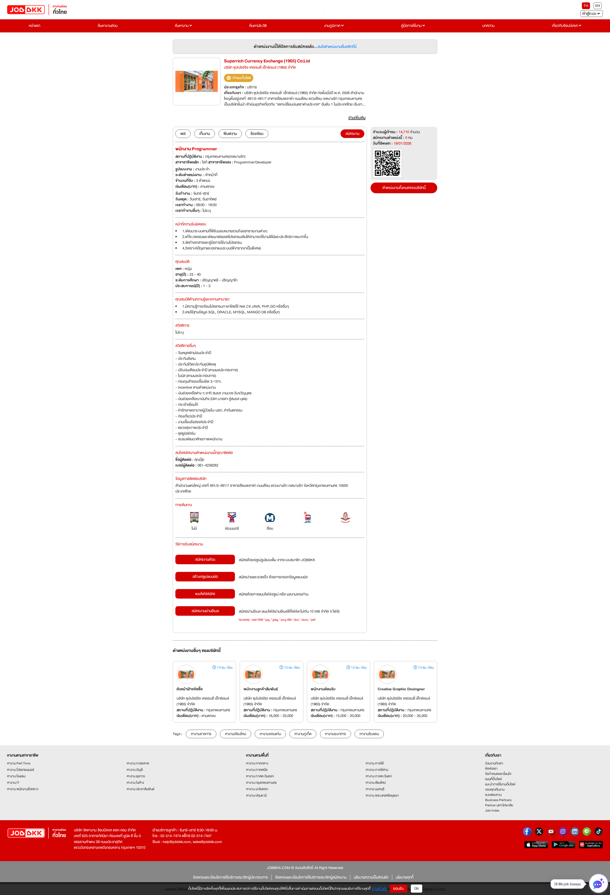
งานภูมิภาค (332, 26)
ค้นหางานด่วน (107, 26)
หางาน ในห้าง (135, 782)
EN (597, 6)
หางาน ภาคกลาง (257, 763)
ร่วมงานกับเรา (494, 763)
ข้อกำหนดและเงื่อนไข (498, 773)
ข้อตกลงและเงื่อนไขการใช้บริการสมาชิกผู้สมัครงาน (310, 877)
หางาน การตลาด (138, 763)
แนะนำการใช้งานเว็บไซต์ (500, 784)
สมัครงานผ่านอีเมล (205, 611)
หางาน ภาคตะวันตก (379, 776)
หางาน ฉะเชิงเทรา (257, 789)
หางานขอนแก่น (270, 734)
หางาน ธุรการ (136, 776)
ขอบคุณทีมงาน (494, 789)
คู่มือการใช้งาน (411, 26)
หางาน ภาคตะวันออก (260, 776)
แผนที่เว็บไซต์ (493, 779)
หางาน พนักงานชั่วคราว (22, 789)
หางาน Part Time (18, 763)
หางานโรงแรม (369, 734)
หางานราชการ (201, 734)
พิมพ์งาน (230, 134)
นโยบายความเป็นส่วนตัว (371, 877)
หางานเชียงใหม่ (235, 734)
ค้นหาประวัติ (258, 26)
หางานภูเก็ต (303, 734)
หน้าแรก (34, 26)
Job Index (492, 810)
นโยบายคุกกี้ (404, 877)
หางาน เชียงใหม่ (376, 782)
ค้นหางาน (182, 26)
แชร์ (183, 134)
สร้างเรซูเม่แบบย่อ (205, 577)
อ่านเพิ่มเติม (379, 888)
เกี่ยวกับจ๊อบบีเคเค (565, 26)
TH (586, 6)
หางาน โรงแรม (16, 776)
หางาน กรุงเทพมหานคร (261, 782)
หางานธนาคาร (335, 734)
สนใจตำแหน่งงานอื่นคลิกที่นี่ (337, 47)
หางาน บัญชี (135, 769)
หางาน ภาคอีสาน (377, 769)
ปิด (416, 888)
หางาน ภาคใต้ (375, 763)
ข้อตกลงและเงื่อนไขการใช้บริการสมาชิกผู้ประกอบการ (230, 877)
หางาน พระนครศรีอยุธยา (382, 795)
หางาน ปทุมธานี (256, 795)
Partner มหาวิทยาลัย (499, 805)
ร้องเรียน (256, 134)
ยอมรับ (398, 888)
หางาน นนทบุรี (375, 789)
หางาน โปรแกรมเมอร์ (20, 769)
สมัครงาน (352, 134)
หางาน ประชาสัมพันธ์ (140, 789)
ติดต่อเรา (491, 768)
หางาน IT (13, 782)
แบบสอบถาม (493, 794)
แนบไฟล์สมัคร (205, 594)
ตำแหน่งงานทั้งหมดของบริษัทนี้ (404, 188)
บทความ (488, 26)
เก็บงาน (204, 134)
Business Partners (498, 800)
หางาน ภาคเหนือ (257, 769)
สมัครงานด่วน (205, 559)
